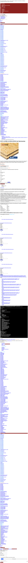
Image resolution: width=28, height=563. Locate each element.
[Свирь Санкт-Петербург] (3, 127)
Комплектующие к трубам (3, 461)
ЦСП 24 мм (1, 448)
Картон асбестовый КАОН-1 (4, 504)
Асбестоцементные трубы (5, 320)
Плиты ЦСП (3, 319)
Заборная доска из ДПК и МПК (4, 517)
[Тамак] (1, 126)
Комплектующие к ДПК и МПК (4, 109)
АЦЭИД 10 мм (2, 56)
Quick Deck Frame (2, 493)
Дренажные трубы (2, 49)
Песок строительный (4, 322)
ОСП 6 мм (3, 137)
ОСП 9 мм (1, 76)
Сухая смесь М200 (2, 508)
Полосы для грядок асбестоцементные (5, 89)
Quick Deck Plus (2, 83)
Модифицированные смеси (5, 327)
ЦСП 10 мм (1, 31)
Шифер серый (2, 92)
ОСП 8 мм (1, 75)
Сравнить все (12, 214)
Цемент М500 (2, 26)
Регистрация (3, 6)
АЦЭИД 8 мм (2, 55)
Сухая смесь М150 (2, 98)
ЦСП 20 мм (1, 36)
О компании (3, 9)
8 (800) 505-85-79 (2, 16)
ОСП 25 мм (1, 80)
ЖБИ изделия (2, 113)
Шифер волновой (4, 325)
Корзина (3, 314)
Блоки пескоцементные (3, 111)
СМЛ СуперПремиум (3, 43)
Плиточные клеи (2, 102)
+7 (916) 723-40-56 (12, 339)
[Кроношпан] (2, 133)
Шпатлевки (1, 104)
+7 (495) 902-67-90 (2, 17)
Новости (3, 11)
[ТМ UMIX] (1, 538)
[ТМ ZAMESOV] (2, 130)
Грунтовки (1, 105)
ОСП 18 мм (20, 137)
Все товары (1, 27)
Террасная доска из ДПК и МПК (4, 107)
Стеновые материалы (3, 110)
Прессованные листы (3, 67)
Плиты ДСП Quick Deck (3, 491)
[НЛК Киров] (2, 132)
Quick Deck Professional (3, 82)
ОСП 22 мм (1, 489)
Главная (3, 347)
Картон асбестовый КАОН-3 (4, 95)
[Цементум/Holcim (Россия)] (4, 120)
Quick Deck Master (2, 495)
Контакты (3, 10)
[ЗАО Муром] (2, 540)
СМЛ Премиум (2, 42)
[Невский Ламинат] (3, 134)
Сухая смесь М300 (2, 99)
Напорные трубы (2, 457)
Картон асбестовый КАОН (3, 94)
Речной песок (2, 72)
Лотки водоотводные (3, 50)
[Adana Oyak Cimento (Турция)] (4, 116)
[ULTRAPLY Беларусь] (3, 131)
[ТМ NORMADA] (2, 129)
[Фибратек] (1, 534)
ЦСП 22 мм (1, 37)
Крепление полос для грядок (4, 90)
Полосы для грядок (3, 88)
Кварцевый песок (2, 480)
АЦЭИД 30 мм (2, 472)
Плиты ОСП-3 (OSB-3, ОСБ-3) (4, 74)
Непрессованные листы (3, 66)
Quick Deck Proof (2, 85)
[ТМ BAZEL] (2, 128)
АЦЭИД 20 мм (2, 60)
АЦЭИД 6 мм (2, 463)
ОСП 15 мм (17, 137)
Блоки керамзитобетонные (4, 521)
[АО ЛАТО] (1, 124)
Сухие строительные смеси (5, 326)
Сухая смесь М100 (2, 97)
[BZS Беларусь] (2, 536)
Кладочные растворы (3, 101)
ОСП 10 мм (11, 137)
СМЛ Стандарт (2, 450)
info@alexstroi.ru (2, 18)
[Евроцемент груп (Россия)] (4, 122)
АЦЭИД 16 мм (2, 59)
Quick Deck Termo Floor (3, 84)
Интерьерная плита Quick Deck (4, 87)
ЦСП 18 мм (1, 444)
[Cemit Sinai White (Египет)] (4, 119)
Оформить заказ (4, 315)
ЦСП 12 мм (1, 32)
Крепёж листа (2, 478)
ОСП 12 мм (1, 77)
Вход (2, 344)
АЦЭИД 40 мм (2, 64)
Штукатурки (1, 103)
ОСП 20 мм (1, 79)
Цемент (3, 318)
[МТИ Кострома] (2, 125)
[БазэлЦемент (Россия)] (3, 123)
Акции (2, 12)
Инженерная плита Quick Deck (4, 86)
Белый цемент (2, 25)
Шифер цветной (2, 502)
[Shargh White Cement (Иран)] (4, 118)
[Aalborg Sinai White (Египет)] (4, 117)
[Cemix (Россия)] (2, 121)
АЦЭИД (3, 321)
